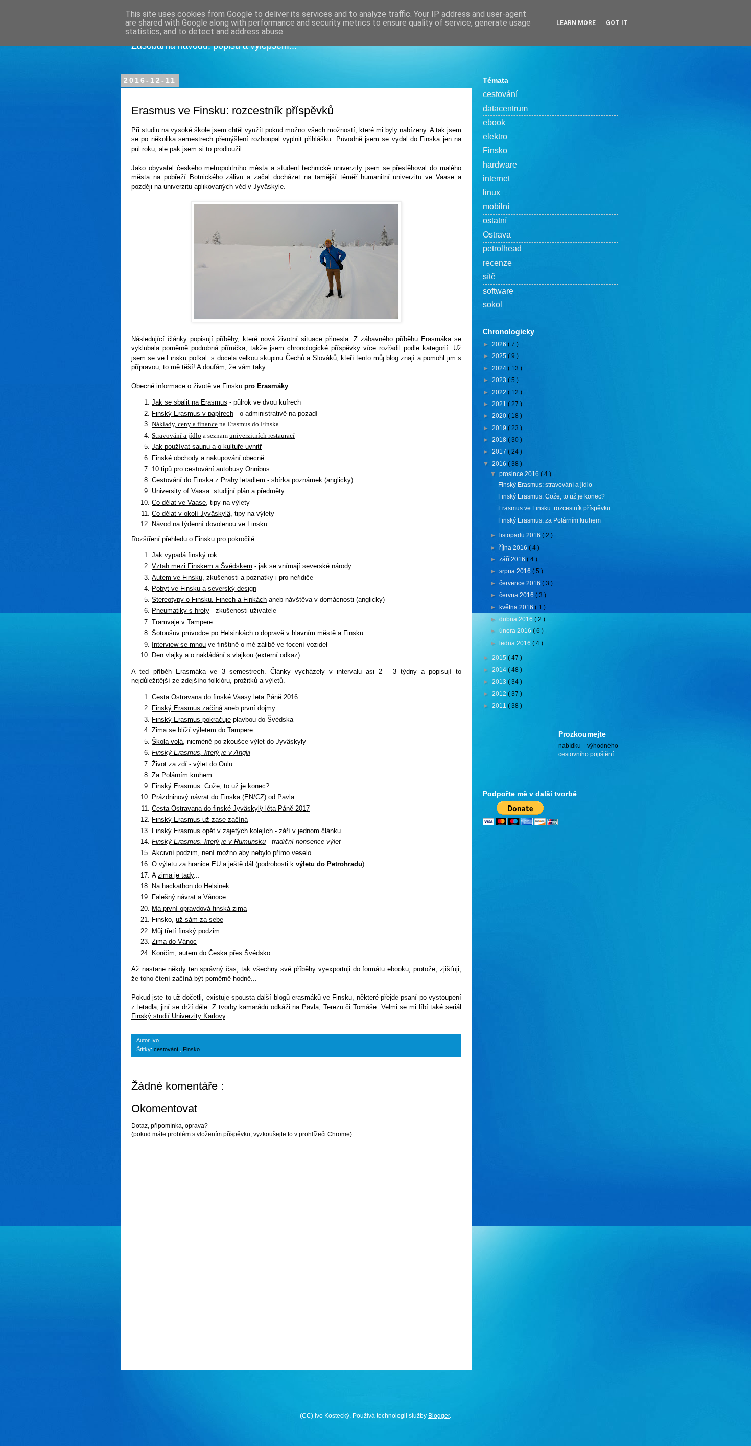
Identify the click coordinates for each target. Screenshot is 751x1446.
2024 (500, 368)
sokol (492, 304)
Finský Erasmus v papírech (192, 413)
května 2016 (517, 607)
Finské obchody (175, 458)
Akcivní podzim (175, 853)
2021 (500, 404)
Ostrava (497, 234)
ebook (494, 122)
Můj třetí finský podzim (186, 931)
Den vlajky (167, 655)
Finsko (191, 1049)
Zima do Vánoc (174, 941)
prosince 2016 (520, 474)
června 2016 (517, 595)
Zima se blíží (171, 730)
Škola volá (167, 741)
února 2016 (516, 630)
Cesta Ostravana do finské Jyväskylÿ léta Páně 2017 (231, 808)
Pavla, (312, 1007)
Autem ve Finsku (177, 577)
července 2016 (520, 583)
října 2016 (514, 547)
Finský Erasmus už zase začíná (200, 819)
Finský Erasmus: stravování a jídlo (545, 484)
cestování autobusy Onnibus (227, 469)
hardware (500, 164)
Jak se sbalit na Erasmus (189, 402)
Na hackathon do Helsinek (190, 886)
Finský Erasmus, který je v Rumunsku (209, 841)
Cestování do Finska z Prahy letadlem (208, 480)
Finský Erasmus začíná (187, 708)
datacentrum (505, 108)
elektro (495, 136)
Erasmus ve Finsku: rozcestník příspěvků (554, 508)
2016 (500, 463)
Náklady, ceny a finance (185, 424)
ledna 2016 (515, 643)
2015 (500, 657)
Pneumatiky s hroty (180, 610)
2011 (500, 705)
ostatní (495, 220)
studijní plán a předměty (249, 491)
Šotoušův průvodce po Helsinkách (202, 633)
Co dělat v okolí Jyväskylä (191, 513)
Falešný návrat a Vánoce (189, 897)
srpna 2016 (515, 571)
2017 (500, 451)
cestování (167, 1049)
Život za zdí (169, 764)
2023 (500, 380)
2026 (500, 344)
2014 (500, 669)
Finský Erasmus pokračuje (191, 719)
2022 (500, 392)
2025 (500, 356)
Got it (617, 23)
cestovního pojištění (586, 754)
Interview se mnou (179, 644)
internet (496, 178)
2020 (500, 415)
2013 (500, 681)
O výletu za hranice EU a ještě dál (202, 864)
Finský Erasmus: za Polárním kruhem (549, 520)
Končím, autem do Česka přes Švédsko (211, 953)
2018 (500, 439)
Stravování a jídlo (176, 435)
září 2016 (513, 559)
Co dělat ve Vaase (179, 502)
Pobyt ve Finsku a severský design (204, 588)
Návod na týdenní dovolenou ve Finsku (209, 524)
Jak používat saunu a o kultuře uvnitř (207, 447)
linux (491, 192)
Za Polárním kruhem (182, 775)
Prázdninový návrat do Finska (196, 797)
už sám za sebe (199, 919)
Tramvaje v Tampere (182, 622)
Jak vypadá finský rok (184, 555)
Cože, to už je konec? (236, 786)
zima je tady (176, 875)
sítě (489, 276)
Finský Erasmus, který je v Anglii (201, 752)
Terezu (333, 1007)
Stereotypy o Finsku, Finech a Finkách (209, 599)
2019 (500, 428)
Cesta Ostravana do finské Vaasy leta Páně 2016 (225, 697)
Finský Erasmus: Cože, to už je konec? (551, 496)
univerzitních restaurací (262, 435)
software (498, 291)
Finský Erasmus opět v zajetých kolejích (212, 831)
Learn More (576, 23)
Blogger (439, 1415)
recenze (497, 262)
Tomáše (365, 1007)
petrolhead (502, 248)
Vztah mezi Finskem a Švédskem (202, 566)
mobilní (496, 206)
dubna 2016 (516, 619)
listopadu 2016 (520, 535)
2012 (500, 693)
